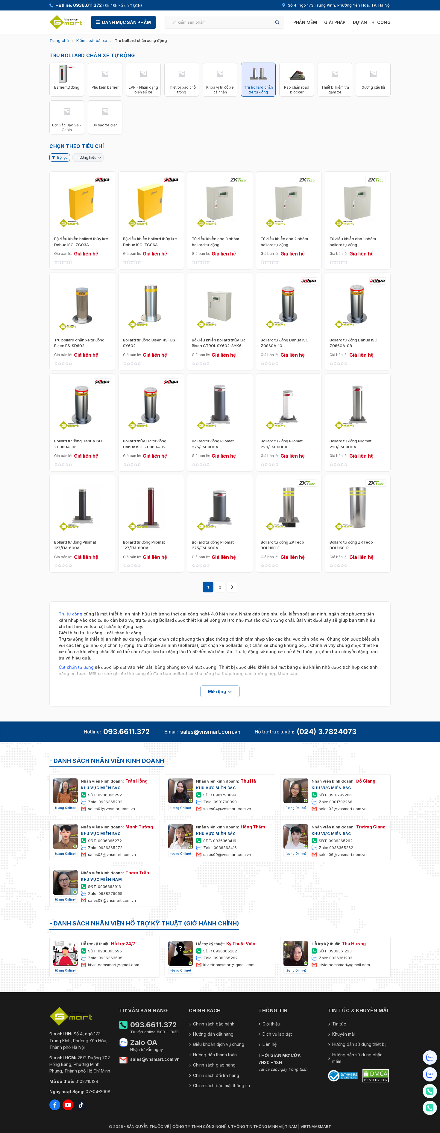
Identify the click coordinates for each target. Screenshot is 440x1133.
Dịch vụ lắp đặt (277, 1034)
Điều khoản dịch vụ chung (218, 1044)
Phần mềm (305, 22)
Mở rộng (217, 691)
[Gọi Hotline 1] (430, 1091)
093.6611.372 (126, 731)
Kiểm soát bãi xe (91, 40)
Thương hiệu (85, 157)
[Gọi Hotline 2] (430, 1108)
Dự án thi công (372, 22)
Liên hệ (270, 1044)
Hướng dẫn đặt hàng (213, 1034)
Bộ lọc (62, 157)
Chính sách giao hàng (214, 1064)
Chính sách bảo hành (213, 1023)
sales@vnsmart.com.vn (210, 732)
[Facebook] (54, 1104)
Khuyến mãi (343, 1034)
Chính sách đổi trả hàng (216, 1075)
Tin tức (339, 1023)
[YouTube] (68, 1104)
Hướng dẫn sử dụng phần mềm (357, 1058)
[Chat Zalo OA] (430, 1057)
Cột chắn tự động (76, 667)
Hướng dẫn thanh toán (215, 1054)
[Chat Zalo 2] (430, 1074)
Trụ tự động (71, 613)
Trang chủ (59, 40)
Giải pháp (335, 22)
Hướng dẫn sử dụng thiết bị (359, 1044)
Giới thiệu (271, 1023)
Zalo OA (143, 1042)
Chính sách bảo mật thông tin (221, 1085)
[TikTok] (81, 1104)
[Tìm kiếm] (277, 22)
